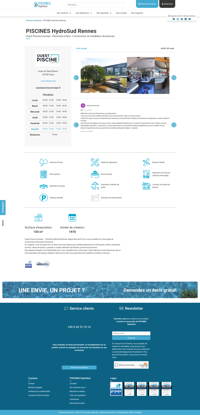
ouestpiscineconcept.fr (48, 87)
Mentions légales (35, 387)
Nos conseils (121, 13)
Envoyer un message (79, 367)
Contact (31, 383)
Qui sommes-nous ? (78, 387)
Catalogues (74, 399)
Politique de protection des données (131, 357)
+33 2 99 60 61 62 (48, 81)
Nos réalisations (82, 13)
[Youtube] (190, 19)
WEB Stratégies (135, 412)
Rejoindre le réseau (148, 4)
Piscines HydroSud (33, 20)
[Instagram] (178, 19)
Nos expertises (103, 13)
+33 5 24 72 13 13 (79, 327)
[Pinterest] (182, 19)
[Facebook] (174, 19)
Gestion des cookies (107, 412)
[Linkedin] (186, 19)
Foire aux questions (78, 395)
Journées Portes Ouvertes (38, 395)
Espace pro (168, 4)
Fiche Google (81, 48)
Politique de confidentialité (39, 391)
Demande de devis (77, 403)
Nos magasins (137, 13)
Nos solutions (62, 13)
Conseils (73, 383)
